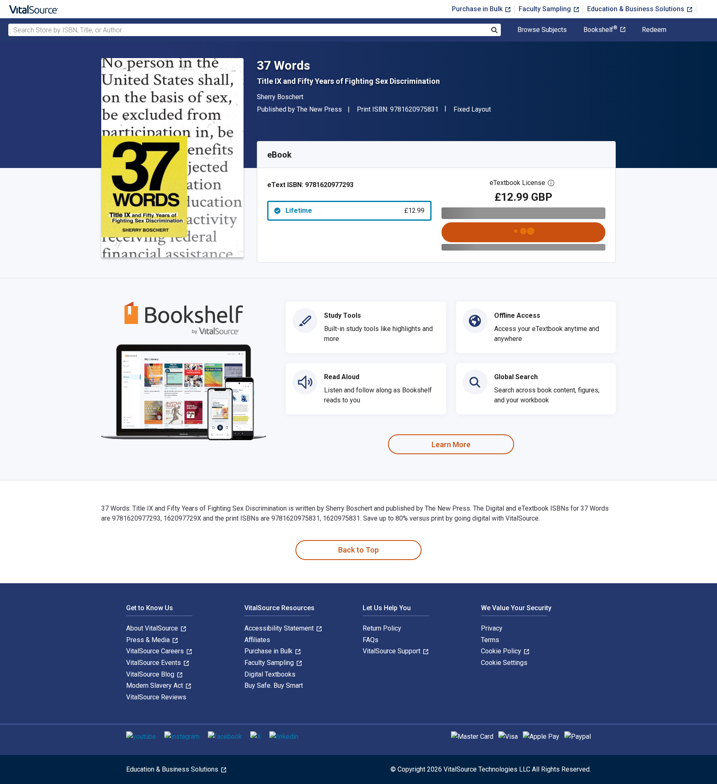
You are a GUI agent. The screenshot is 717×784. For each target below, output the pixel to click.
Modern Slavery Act (155, 685)
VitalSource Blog (151, 674)
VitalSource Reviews (156, 697)
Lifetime (354, 210)
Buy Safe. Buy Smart (273, 685)
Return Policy (382, 628)
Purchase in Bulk (478, 9)
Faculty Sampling (546, 9)
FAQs (370, 640)
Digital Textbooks (269, 674)
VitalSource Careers (155, 651)
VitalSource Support (392, 651)
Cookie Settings (504, 663)
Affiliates (257, 640)
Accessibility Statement (279, 628)
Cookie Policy (502, 651)
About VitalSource (153, 628)
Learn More (451, 444)
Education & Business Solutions (636, 9)
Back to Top (358, 549)
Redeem (654, 30)
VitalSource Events (154, 663)
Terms (490, 640)
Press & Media (148, 640)
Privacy (491, 628)
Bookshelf (600, 30)
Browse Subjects (542, 30)
